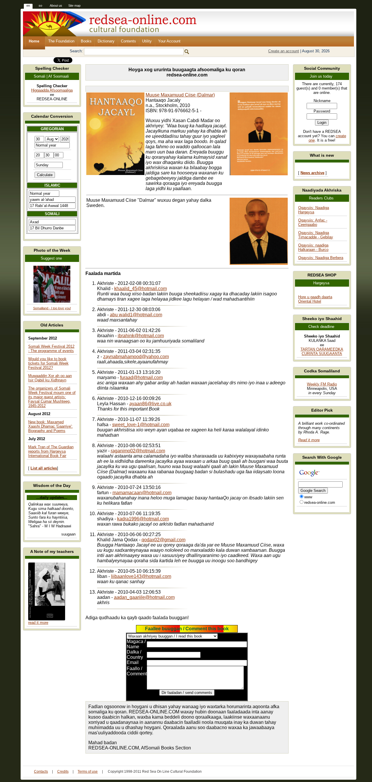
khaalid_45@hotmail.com (140, 288)
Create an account (283, 51)
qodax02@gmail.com (163, 539)
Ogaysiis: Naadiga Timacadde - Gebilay (315, 235)
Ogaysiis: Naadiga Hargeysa (313, 210)
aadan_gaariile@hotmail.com (144, 597)
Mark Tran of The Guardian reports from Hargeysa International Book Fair (51, 451)
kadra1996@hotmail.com (143, 518)
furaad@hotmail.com (141, 377)
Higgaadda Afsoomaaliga (52, 90)
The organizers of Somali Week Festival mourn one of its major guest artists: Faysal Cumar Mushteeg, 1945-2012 (52, 397)
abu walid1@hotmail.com (136, 314)
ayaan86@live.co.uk (150, 403)
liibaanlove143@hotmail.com (141, 576)
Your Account (169, 41)
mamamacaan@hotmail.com (141, 492)
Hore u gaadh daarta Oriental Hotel (315, 299)
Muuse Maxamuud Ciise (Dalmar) (180, 94)
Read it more (309, 440)
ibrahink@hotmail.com (141, 335)
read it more (38, 622)
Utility (147, 41)
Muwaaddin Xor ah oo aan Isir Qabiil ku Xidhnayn (50, 378)
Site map (74, 5)
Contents (128, 41)
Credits (63, 771)
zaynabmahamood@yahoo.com (136, 356)
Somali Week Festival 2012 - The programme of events (51, 348)
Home (34, 41)
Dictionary (106, 41)
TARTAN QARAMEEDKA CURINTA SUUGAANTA (322, 351)
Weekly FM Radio (322, 384)
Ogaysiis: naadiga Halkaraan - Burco (313, 247)
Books (86, 41)
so (40, 5)
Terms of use (88, 771)
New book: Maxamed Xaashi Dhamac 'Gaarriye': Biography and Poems (50, 426)
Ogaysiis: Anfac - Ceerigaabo (312, 222)
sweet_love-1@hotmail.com (140, 424)
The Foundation (61, 41)
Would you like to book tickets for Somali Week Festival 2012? (48, 363)
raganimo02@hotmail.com (138, 450)
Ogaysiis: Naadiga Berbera (320, 258)
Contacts (41, 771)
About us (56, 5)
